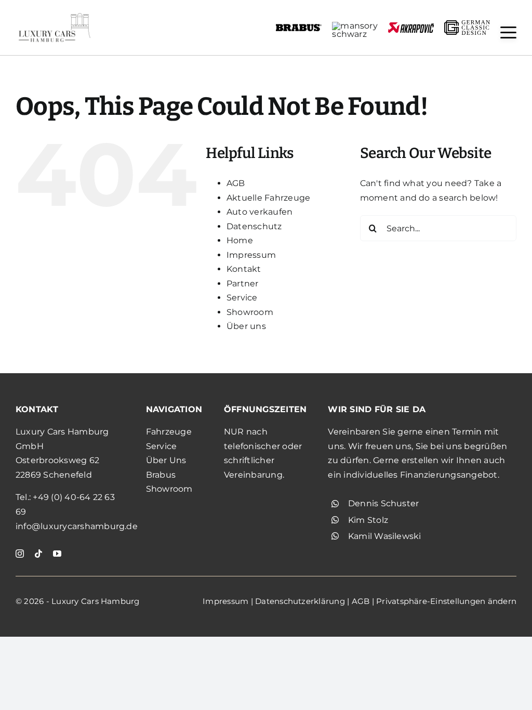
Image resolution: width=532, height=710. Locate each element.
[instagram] (20, 553)
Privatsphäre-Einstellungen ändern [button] (446, 601)
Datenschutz (254, 226)
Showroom (250, 312)
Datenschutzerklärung (300, 601)
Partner (243, 283)
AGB (236, 183)
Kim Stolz (368, 520)
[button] (508, 32)
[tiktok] (38, 553)
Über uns (246, 326)
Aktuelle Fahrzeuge (268, 198)
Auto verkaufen (259, 212)
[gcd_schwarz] (467, 24)
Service (242, 298)
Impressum (251, 255)
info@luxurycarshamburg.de (77, 526)
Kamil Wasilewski (384, 536)
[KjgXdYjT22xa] (55, 14)
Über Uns (166, 460)
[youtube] (57, 553)
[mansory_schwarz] (355, 26)
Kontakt (244, 269)
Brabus (161, 475)
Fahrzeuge (169, 432)
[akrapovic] (411, 26)
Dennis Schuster (383, 503)
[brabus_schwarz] (299, 27)
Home (240, 240)
